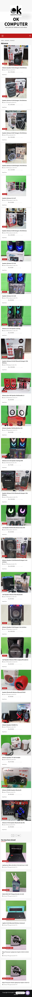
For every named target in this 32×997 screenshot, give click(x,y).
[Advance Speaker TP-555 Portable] (16, 745)
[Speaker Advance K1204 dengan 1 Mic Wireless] (16, 88)
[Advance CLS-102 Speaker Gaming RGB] (16, 448)
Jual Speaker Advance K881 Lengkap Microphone (15, 660)
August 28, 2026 (12, 955)
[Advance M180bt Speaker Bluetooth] (16, 778)
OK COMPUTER (16, 22)
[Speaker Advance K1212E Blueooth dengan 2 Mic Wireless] (16, 349)
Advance (4, 63)
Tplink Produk (6, 890)
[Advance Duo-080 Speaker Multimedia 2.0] (16, 383)
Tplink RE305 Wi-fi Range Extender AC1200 (13, 894)
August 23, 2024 (11, 102)
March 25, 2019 (11, 727)
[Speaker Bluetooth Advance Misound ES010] (16, 680)
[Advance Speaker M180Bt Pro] (16, 712)
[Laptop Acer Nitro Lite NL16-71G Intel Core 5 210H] (16, 853)
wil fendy (5, 867)
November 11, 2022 (11, 330)
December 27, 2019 (11, 629)
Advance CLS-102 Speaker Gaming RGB (12, 461)
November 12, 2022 (11, 265)
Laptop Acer (5, 861)
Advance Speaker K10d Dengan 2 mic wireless (14, 627)
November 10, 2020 (11, 497)
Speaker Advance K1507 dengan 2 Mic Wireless (14, 133)
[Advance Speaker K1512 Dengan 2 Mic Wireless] (16, 55)
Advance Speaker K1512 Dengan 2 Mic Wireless (14, 68)
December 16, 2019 (11, 662)
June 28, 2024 (10, 135)
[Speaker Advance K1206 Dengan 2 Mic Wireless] (16, 153)
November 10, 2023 (11, 233)
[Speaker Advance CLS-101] (16, 251)
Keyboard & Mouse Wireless (8, 919)
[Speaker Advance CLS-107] (16, 186)
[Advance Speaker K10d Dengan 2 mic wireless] (16, 615)
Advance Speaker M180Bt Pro (10, 725)
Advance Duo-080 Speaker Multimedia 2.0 (13, 395)
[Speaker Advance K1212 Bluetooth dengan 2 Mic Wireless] (16, 481)
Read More (4, 74)
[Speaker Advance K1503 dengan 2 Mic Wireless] (16, 218)
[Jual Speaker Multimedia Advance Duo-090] (16, 515)
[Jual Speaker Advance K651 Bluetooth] (16, 582)
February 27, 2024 (11, 167)
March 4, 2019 (10, 792)
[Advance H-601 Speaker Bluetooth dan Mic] (16, 810)
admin (4, 70)
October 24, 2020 (11, 564)
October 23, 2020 (11, 596)
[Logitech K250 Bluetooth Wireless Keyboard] (16, 911)
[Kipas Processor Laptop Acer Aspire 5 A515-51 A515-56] (16, 939)
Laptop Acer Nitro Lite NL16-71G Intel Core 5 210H (15, 865)
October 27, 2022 (11, 365)
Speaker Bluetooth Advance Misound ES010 (13, 692)
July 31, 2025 (10, 70)
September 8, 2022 (11, 397)
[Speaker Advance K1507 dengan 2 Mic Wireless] (16, 120)
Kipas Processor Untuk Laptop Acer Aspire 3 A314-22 (15, 982)
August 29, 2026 (12, 867)
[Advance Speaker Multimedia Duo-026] (16, 416)
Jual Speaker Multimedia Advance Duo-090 (13, 528)
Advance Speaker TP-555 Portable (11, 757)
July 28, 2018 (10, 825)
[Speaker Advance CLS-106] (16, 283)
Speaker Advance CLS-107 (9, 198)
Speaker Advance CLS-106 (9, 296)
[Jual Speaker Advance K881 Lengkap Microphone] (16, 647)
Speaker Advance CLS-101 (9, 263)
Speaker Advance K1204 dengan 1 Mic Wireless (14, 100)
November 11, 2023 (11, 200)
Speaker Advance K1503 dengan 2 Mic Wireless (14, 231)
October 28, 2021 (11, 462)
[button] (2, 36)
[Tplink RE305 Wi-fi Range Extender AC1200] (16, 882)
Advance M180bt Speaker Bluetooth (11, 790)
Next (19, 835)
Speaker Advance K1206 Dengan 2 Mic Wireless (14, 165)
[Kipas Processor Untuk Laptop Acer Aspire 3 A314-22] (16, 970)
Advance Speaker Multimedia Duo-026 (12, 428)
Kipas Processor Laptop (7, 948)
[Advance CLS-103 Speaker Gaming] (16, 316)
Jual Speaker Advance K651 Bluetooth (12, 594)
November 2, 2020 (11, 530)
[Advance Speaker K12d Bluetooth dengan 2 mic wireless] (16, 548)
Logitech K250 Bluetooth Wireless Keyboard (13, 923)
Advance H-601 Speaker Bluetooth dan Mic (13, 823)
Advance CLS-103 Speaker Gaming (11, 328)
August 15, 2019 (11, 694)
